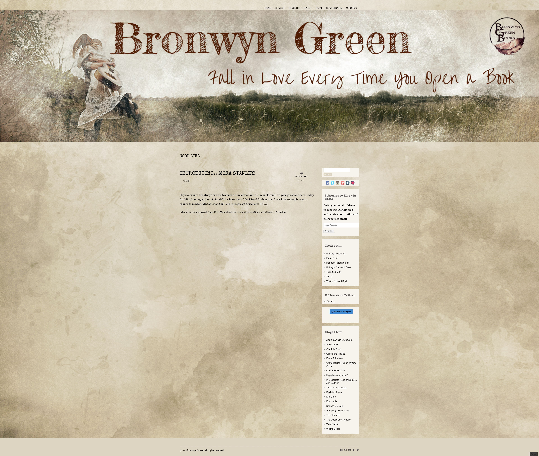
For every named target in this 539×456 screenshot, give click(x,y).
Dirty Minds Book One (225, 212)
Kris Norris (331, 401)
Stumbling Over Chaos (337, 410)
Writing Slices (333, 429)
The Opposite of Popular (338, 419)
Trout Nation (332, 424)
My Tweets (329, 301)
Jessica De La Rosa (336, 387)
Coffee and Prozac (335, 353)
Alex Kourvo (332, 344)
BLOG (319, 8)
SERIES (279, 8)
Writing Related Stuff (336, 281)
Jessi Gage (254, 212)
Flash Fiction (332, 258)
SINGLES (294, 8)
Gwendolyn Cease (335, 370)
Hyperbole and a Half (337, 375)
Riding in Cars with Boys (338, 267)
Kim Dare (331, 396)
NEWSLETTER (334, 8)
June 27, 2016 (301, 180)
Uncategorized (199, 212)
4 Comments (301, 176)
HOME (268, 8)
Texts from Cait (333, 272)
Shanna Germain (334, 406)
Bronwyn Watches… (336, 253)
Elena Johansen (334, 358)
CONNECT (351, 8)
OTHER (307, 8)
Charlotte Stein (333, 349)
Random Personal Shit (337, 262)
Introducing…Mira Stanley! (218, 173)
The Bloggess (333, 415)
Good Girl (243, 212)
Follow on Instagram (342, 312)
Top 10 (329, 276)
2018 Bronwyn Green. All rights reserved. (203, 450)
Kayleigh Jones (334, 392)
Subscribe (329, 231)
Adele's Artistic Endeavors (339, 340)
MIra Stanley (267, 212)
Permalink (280, 212)
